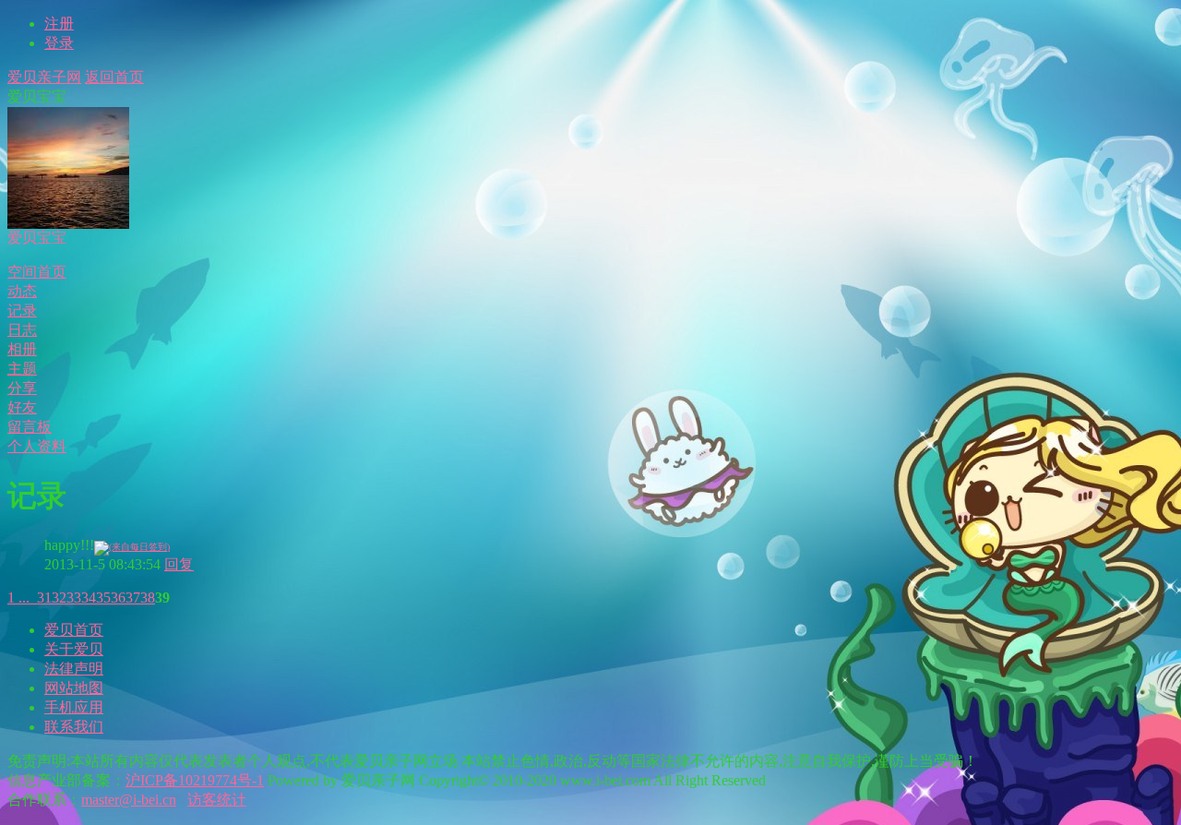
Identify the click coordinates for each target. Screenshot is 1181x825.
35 (103, 597)
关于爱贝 (73, 649)
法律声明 (73, 668)
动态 (22, 291)
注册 (59, 23)
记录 (22, 310)
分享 (22, 388)
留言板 (29, 427)
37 (132, 597)
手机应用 (73, 707)
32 (59, 597)
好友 (22, 407)
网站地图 (73, 688)
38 (147, 597)
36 (118, 597)
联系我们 (73, 727)
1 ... (18, 597)
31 (44, 597)
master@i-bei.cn (128, 799)
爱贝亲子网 (44, 77)
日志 (22, 330)
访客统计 (216, 799)
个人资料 (36, 446)
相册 (22, 349)
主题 (22, 369)
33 (73, 597)
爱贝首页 (73, 630)
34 (88, 597)
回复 (179, 564)
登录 (59, 43)
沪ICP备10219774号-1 (194, 780)
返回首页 (114, 77)
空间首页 (36, 272)
